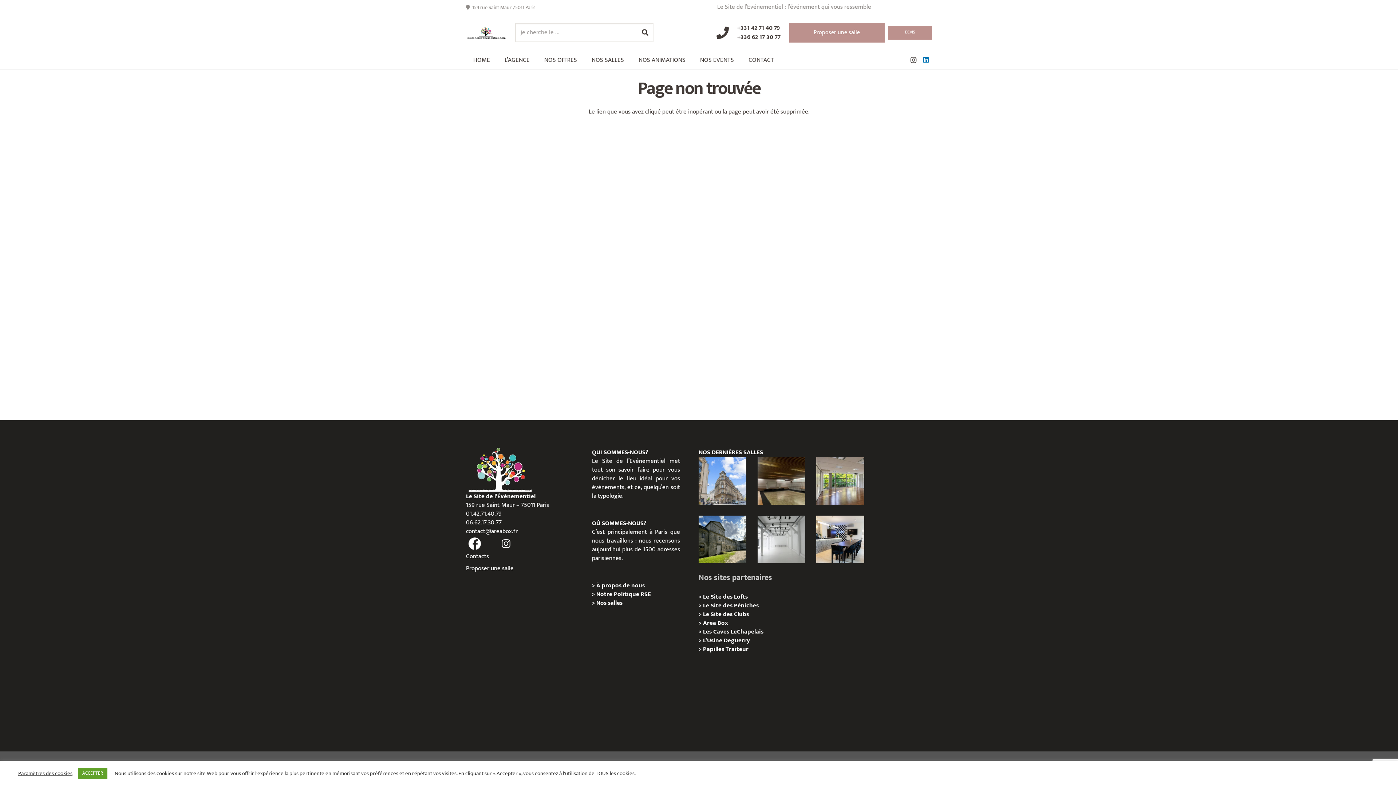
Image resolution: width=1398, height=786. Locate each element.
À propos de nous (620, 585)
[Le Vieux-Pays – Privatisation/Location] (722, 539)
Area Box (715, 623)
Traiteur (737, 649)
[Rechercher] (645, 32)
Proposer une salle (490, 568)
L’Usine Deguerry (726, 640)
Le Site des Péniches (731, 605)
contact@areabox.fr (492, 531)
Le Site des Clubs (726, 614)
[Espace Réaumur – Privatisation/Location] (722, 480)
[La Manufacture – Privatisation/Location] (840, 480)
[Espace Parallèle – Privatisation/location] (781, 539)
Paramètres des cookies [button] (45, 773)
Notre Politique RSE (623, 594)
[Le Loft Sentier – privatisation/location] (840, 539)
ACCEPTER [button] (92, 773)
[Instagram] (913, 60)
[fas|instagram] (506, 544)
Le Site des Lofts (725, 597)
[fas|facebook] (474, 544)
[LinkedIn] (926, 60)
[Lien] (486, 33)
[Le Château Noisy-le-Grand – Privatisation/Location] (781, 480)
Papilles (714, 649)
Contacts (477, 556)
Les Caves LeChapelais (733, 632)
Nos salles (609, 603)
